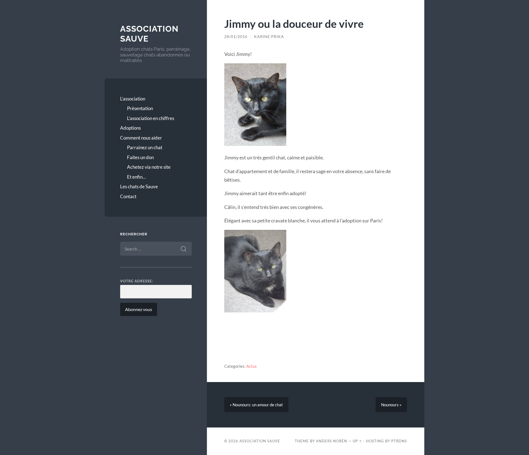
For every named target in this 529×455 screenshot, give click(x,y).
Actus (251, 366)
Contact (128, 196)
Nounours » (391, 404)
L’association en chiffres (150, 118)
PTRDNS (399, 441)
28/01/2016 (235, 36)
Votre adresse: (136, 281)
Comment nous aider (141, 138)
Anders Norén (331, 441)
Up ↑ (357, 441)
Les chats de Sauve (139, 186)
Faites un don (140, 157)
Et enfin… (136, 177)
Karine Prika (269, 36)
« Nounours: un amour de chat (256, 404)
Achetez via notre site (149, 167)
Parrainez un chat (144, 147)
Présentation (140, 108)
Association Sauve (259, 441)
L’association (132, 99)
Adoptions (130, 128)
